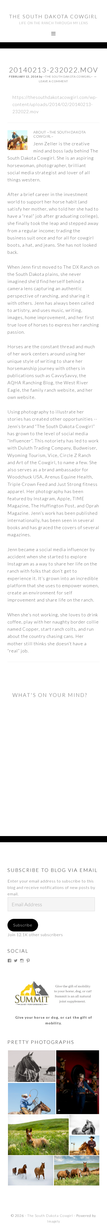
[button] (31, 1066)
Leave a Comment (53, 81)
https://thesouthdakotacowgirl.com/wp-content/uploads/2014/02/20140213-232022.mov (55, 104)
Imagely (53, 1221)
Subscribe (22, 925)
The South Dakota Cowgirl (53, 16)
